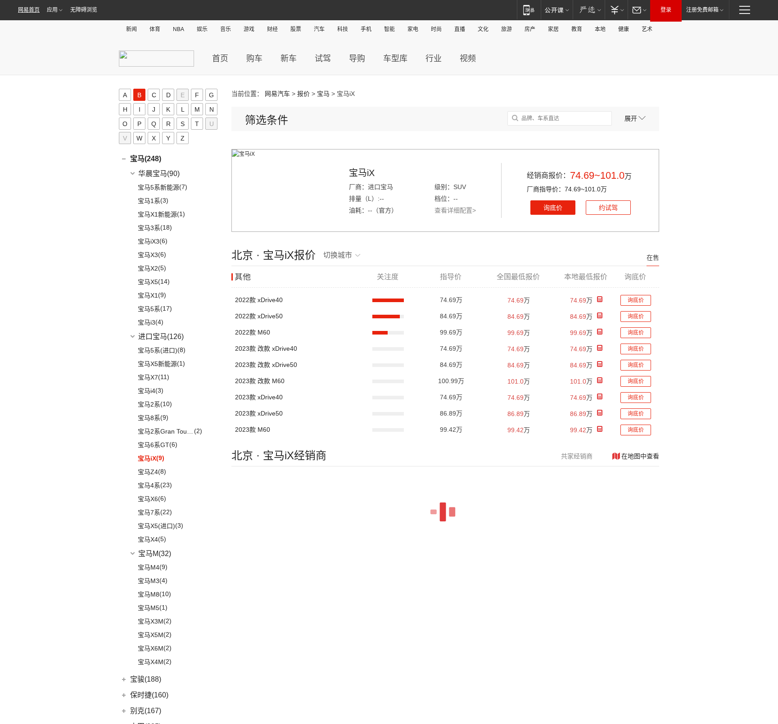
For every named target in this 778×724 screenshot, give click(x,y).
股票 (295, 29)
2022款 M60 (252, 332)
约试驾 (608, 207)
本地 (600, 29)
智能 (389, 29)
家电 (412, 29)
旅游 (506, 29)
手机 (366, 29)
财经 (272, 29)
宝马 (323, 93)
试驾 (323, 58)
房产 (530, 29)
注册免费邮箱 (702, 10)
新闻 (131, 29)
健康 (623, 29)
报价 (303, 93)
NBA (178, 29)
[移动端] (529, 9)
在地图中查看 (640, 456)
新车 (288, 58)
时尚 (436, 29)
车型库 (395, 58)
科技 (342, 29)
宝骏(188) (145, 679)
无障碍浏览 (83, 10)
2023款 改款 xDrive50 (266, 364)
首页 (220, 58)
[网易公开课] (557, 9)
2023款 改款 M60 (260, 381)
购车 (254, 58)
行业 (433, 58)
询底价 (552, 207)
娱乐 (202, 29)
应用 (52, 10)
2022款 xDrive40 (259, 299)
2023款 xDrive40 (259, 397)
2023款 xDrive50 (259, 413)
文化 (483, 29)
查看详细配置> (455, 210)
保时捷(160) (149, 695)
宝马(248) (145, 159)
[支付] (616, 9)
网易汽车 (277, 93)
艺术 (647, 29)
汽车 (319, 29)
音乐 (225, 29)
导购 (357, 58)
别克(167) (145, 711)
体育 (154, 29)
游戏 (249, 29)
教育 (576, 29)
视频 (468, 58)
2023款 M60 (252, 429)
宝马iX (362, 173)
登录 (665, 10)
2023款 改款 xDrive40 (266, 348)
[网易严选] (589, 9)
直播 (459, 29)
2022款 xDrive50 (259, 316)
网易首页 (29, 10)
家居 (553, 29)
